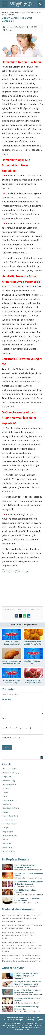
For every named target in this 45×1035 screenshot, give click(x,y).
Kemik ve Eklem (8, 820)
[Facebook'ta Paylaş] (16, 616)
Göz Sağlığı (7, 804)
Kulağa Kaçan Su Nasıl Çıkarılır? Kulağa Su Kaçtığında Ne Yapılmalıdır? (26, 975)
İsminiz (4, 718)
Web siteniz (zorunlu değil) (11, 737)
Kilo (28, 572)
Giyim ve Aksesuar (9, 800)
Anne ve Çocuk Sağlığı (18, 12)
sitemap (27, 1029)
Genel (5, 796)
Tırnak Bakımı (7, 847)
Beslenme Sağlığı (9, 781)
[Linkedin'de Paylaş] (28, 616)
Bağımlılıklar (7, 777)
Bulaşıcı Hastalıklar (9, 785)
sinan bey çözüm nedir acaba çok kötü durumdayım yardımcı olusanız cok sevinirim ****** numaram (19, 935)
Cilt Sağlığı (6, 788)
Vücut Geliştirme (9, 851)
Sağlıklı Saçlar (8, 832)
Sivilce (5, 840)
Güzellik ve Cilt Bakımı (11, 808)
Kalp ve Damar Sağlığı (10, 816)
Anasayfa (5, 12)
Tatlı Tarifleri (7, 843)
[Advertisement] (21, 590)
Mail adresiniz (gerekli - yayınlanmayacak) (16, 728)
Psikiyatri (6, 828)
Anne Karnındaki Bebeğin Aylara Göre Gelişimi (33, 682)
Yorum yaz (9, 30)
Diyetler (23, 27)
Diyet (9, 572)
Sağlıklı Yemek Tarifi (10, 836)
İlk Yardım (6, 812)
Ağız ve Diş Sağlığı (9, 769)
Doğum (15, 572)
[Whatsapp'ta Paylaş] (24, 616)
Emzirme (22, 572)
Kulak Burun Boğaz (10, 824)
